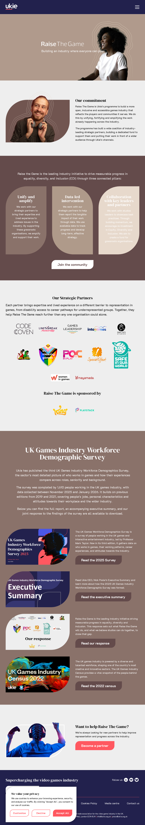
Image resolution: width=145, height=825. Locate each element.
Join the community (72, 264)
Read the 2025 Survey (98, 560)
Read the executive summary (103, 597)
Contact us (133, 803)
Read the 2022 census (98, 686)
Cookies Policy (89, 803)
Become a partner (94, 745)
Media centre (112, 803)
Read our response (95, 643)
